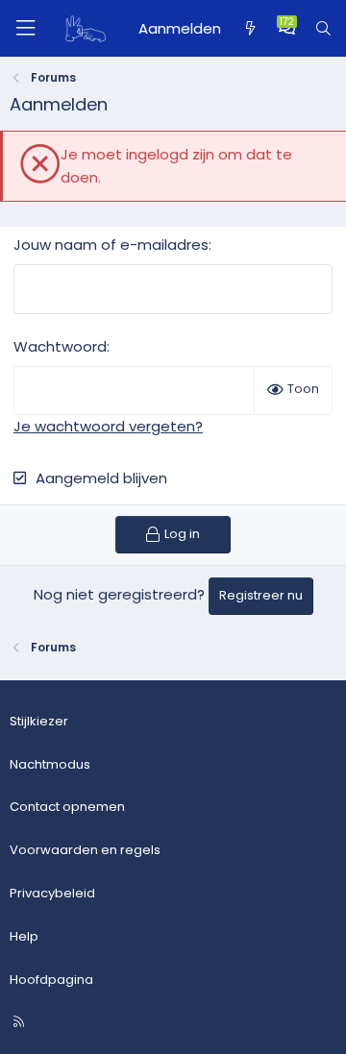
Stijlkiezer (39, 721)
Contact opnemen (67, 806)
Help (24, 936)
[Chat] (287, 29)
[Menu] (25, 28)
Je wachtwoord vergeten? (108, 426)
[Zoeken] (323, 29)
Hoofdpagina (51, 979)
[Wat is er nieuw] (249, 29)
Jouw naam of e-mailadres (111, 244)
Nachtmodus (50, 764)
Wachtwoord (60, 346)
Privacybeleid (52, 893)
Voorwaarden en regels (85, 850)
